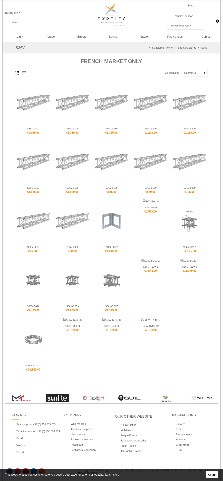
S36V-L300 (72, 128)
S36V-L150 (72, 187)
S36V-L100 (150, 187)
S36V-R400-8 (111, 326)
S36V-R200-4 (33, 365)
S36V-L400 (33, 128)
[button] (193, 5)
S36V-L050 (72, 247)
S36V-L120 (111, 187)
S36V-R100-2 (150, 266)
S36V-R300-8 (72, 326)
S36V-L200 (189, 128)
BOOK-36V (111, 247)
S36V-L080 (189, 187)
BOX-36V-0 (150, 207)
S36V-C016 (33, 306)
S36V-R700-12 (151, 326)
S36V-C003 (72, 306)
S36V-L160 (33, 187)
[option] (21, 398)
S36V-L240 (150, 128)
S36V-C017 (111, 306)
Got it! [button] (212, 474)
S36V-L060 (33, 247)
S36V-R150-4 (189, 266)
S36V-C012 (189, 247)
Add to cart (26, 123)
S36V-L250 (111, 128)
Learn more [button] (112, 474)
